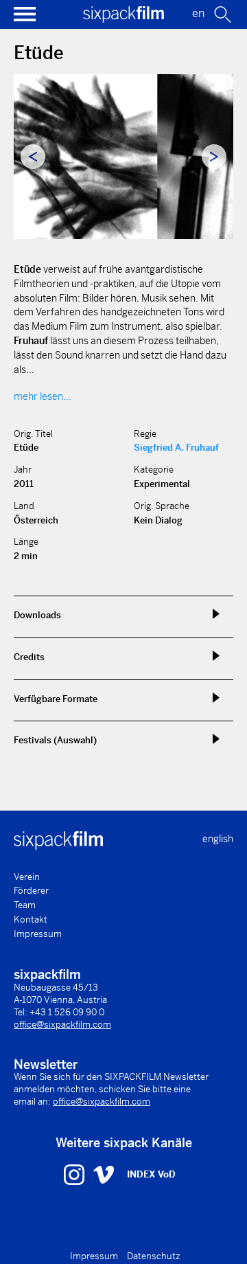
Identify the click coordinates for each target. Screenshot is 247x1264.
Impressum (38, 934)
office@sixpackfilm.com (62, 1024)
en (198, 13)
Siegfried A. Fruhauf (176, 447)
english (217, 839)
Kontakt (30, 919)
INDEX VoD (151, 1174)
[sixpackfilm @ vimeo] (103, 1174)
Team (25, 905)
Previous (33, 156)
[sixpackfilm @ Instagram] (76, 1174)
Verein (27, 877)
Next (214, 156)
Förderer (31, 890)
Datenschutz (153, 1256)
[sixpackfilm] (123, 19)
